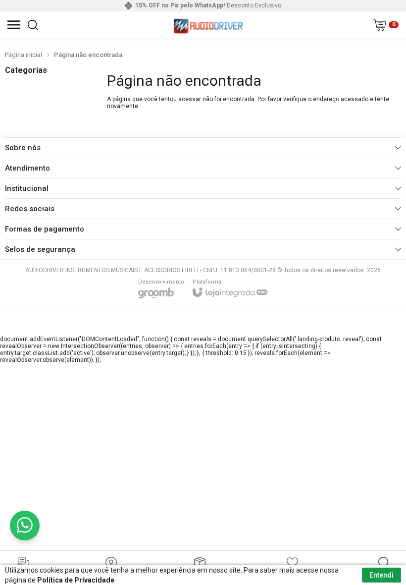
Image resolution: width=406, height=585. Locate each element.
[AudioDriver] (208, 24)
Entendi (381, 575)
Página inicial (23, 54)
